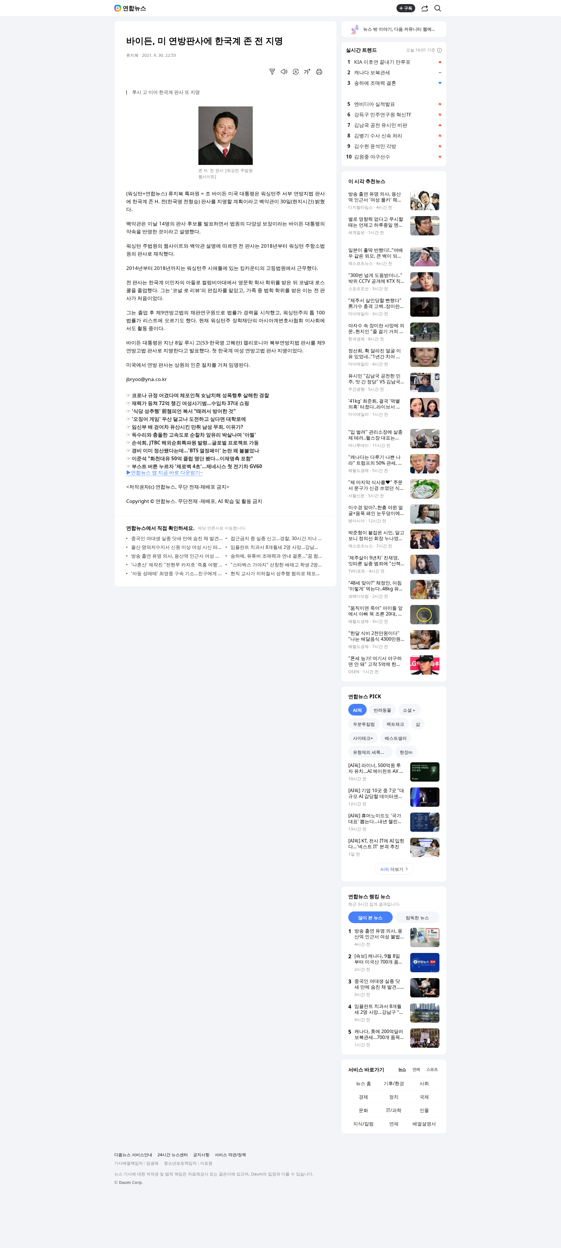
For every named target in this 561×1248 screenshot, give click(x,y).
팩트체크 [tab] (395, 724)
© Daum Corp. (128, 1182)
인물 (424, 1110)
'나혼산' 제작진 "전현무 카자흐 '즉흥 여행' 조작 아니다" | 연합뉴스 (177, 564)
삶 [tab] (418, 724)
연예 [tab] (416, 1069)
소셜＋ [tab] (409, 710)
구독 (408, 8)
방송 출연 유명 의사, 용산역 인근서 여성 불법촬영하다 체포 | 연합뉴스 (177, 556)
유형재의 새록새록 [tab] (371, 752)
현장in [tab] (406, 752)
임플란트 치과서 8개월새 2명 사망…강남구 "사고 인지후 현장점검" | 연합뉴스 (276, 547)
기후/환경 (394, 1083)
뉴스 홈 (363, 1083)
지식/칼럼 (363, 1124)
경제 (363, 1097)
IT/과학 (393, 1110)
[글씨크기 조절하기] (307, 71)
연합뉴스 (134, 8)
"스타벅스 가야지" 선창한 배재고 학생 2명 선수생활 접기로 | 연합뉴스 (276, 564)
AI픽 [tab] (357, 710)
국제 (424, 1097)
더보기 (392, 869)
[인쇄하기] (319, 71)
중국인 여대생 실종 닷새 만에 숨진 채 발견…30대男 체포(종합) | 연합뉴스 (177, 538)
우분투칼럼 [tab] (364, 724)
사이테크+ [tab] (363, 738)
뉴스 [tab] (402, 1069)
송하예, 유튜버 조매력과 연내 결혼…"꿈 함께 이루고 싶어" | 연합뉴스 (276, 556)
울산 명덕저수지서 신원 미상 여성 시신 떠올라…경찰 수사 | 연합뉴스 (177, 547)
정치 (394, 1097)
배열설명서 (424, 1124)
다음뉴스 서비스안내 (133, 1154)
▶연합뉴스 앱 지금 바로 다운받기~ (164, 472)
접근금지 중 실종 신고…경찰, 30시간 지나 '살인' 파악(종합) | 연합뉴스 (276, 538)
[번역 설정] (296, 71)
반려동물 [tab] (382, 710)
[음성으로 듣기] (284, 71)
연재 (394, 1124)
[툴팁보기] (439, 50)
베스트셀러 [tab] (396, 738)
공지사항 (201, 1154)
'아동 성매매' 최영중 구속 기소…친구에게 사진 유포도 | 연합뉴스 (177, 573)
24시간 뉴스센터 (172, 1154)
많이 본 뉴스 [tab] (370, 918)
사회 (424, 1083)
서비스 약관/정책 (230, 1154)
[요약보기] (272, 71)
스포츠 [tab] (432, 1069)
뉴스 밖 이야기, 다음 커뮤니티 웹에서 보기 (404, 29)
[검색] (439, 8)
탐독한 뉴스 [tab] (417, 918)
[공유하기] (425, 8)
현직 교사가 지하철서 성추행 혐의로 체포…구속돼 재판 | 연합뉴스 (276, 573)
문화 (363, 1110)
